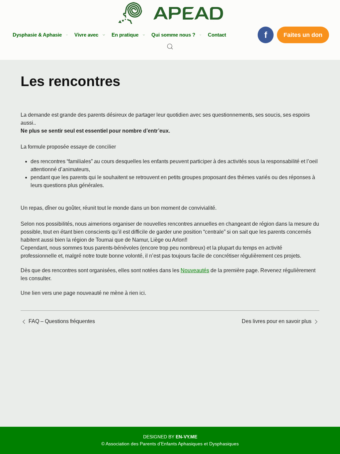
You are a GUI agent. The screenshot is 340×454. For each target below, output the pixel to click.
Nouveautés (195, 270)
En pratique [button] (125, 35)
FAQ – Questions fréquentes (62, 321)
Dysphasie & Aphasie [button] (37, 35)
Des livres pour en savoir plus (276, 321)
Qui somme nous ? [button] (173, 35)
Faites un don (303, 35)
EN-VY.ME (186, 436)
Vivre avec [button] (86, 35)
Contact (217, 35)
